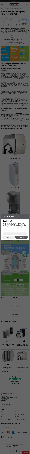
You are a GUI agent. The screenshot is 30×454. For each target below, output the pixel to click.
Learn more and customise (15, 233)
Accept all (21, 237)
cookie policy (8, 225)
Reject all (8, 237)
